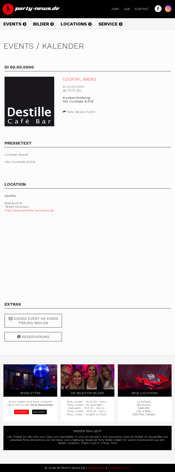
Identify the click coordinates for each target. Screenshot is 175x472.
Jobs (117, 9)
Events (13, 24)
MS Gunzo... (144, 404)
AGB (129, 9)
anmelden (21, 412)
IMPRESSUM (96, 468)
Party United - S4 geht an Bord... (87, 414)
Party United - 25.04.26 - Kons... (87, 401)
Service (108, 24)
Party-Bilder (105, 440)
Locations (74, 24)
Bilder (41, 24)
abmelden (39, 412)
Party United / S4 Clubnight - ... (87, 404)
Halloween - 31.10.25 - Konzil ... (87, 408)
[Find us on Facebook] (157, 11)
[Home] (31, 13)
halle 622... (145, 408)
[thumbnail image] (29, 102)
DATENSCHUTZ (119, 468)
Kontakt (143, 9)
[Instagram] (167, 11)
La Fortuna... (144, 401)
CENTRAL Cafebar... (144, 414)
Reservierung (35, 337)
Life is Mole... (144, 411)
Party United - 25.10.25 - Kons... (87, 411)
